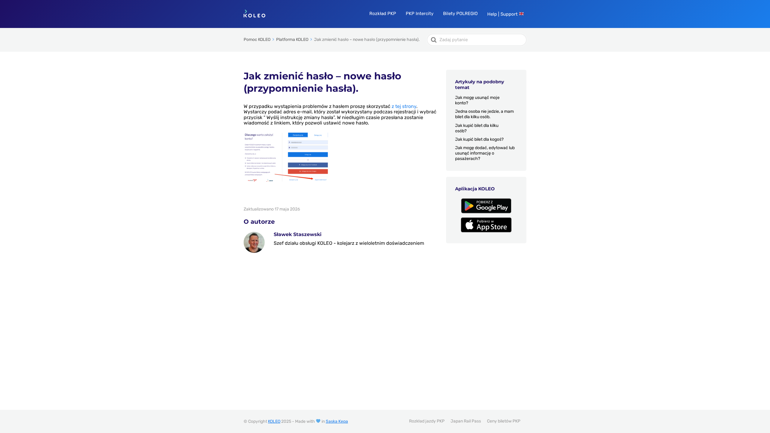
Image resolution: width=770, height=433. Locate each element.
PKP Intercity (419, 13)
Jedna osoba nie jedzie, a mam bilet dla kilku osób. (484, 114)
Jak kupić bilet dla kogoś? (479, 139)
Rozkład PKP (382, 13)
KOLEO (274, 421)
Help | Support (503, 14)
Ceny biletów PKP (503, 421)
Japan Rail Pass (466, 421)
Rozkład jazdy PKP (427, 421)
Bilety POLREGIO (460, 13)
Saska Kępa (337, 421)
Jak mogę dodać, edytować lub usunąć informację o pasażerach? (485, 153)
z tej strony (404, 106)
